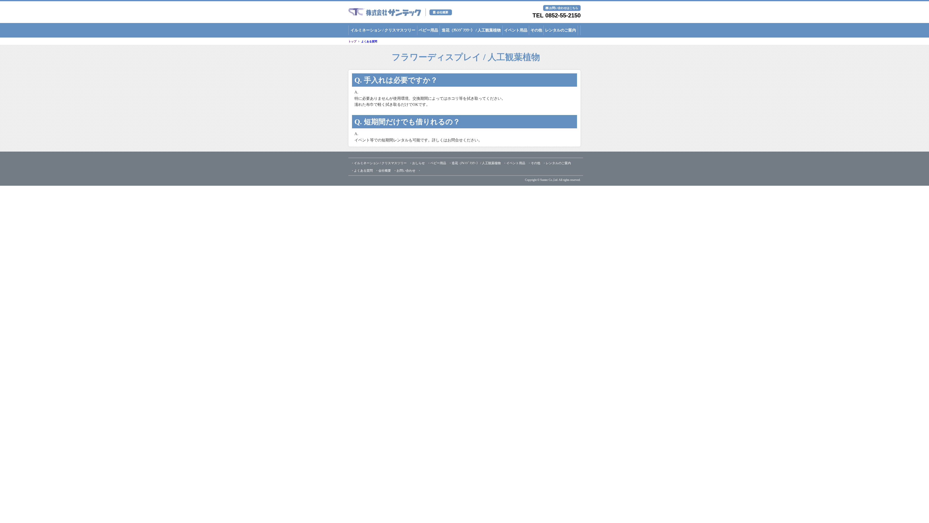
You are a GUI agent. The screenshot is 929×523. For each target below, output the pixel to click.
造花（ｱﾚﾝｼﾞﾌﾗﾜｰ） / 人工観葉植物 (471, 30)
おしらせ (418, 163)
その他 (536, 30)
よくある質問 (369, 41)
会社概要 (442, 12)
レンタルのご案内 (560, 30)
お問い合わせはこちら (563, 8)
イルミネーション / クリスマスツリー (383, 30)
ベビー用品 (428, 30)
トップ (352, 41)
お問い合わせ (406, 170)
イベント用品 (515, 30)
